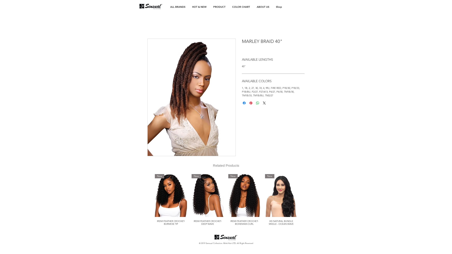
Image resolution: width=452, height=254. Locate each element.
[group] (226, 200)
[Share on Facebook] (244, 103)
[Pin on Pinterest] (251, 103)
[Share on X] (264, 103)
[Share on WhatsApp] (257, 103)
